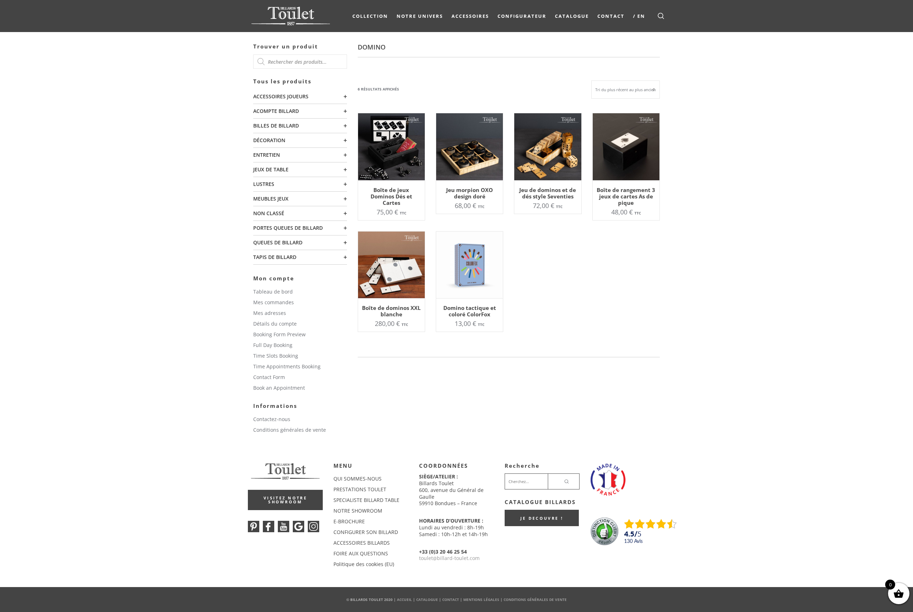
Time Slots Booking (275, 355)
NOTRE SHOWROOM (357, 510)
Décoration (269, 140)
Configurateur (522, 16)
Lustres (263, 184)
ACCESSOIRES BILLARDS (361, 542)
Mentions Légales (481, 599)
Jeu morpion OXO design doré (469, 193)
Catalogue (572, 16)
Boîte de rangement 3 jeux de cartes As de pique (626, 196)
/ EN (639, 16)
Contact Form (269, 377)
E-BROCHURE (349, 521)
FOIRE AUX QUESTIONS (360, 553)
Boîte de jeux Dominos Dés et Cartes (391, 196)
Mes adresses (269, 313)
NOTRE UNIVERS (420, 16)
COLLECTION (370, 16)
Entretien (266, 154)
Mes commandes (273, 302)
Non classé (268, 213)
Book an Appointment (279, 387)
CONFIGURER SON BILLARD (365, 532)
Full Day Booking (272, 345)
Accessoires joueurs (280, 96)
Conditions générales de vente (289, 429)
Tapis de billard (274, 257)
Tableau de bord (273, 291)
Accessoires (470, 16)
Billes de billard (276, 125)
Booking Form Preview (279, 334)
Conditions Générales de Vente (535, 599)
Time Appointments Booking (287, 366)
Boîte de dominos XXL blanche (391, 311)
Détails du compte (275, 323)
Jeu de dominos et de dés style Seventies (547, 193)
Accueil (404, 599)
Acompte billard (276, 111)
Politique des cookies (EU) (363, 564)
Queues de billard (277, 242)
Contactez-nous (271, 419)
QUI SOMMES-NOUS (357, 478)
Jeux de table (271, 169)
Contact (610, 16)
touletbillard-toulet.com (449, 558)
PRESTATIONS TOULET (359, 489)
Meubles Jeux (271, 198)
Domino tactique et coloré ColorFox (469, 311)
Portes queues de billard (288, 227)
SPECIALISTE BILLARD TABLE (366, 500)
